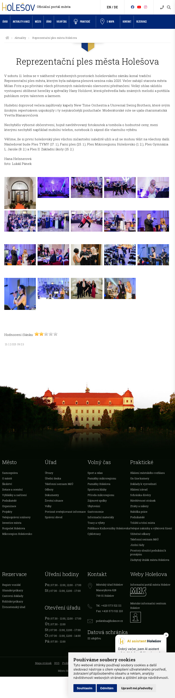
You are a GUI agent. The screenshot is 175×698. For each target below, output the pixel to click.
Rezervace (141, 21)
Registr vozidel (11, 584)
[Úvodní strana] (7, 37)
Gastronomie (96, 511)
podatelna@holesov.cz (109, 621)
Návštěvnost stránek (143, 500)
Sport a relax (95, 473)
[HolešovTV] (139, 7)
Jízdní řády (137, 545)
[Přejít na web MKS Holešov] (151, 592)
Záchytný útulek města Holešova (149, 560)
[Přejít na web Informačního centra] (151, 617)
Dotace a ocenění (12, 489)
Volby (48, 506)
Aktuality (20, 37)
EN (109, 7)
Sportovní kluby (97, 489)
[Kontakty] (162, 7)
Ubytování (94, 506)
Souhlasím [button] (84, 688)
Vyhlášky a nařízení (14, 495)
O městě (7, 478)
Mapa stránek (43, 663)
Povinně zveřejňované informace (65, 511)
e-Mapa (110, 21)
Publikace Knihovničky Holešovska (109, 528)
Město (38, 21)
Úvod (5, 21)
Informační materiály (101, 517)
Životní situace (54, 500)
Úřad (48, 21)
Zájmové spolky (97, 500)
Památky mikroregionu (102, 478)
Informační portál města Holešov (150, 584)
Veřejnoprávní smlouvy (16, 517)
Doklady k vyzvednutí (143, 484)
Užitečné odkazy (140, 533)
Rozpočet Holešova (13, 528)
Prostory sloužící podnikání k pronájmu (148, 552)
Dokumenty (52, 495)
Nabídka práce (138, 511)
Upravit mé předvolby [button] (137, 688)
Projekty (7, 511)
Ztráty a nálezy (139, 506)
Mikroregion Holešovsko (17, 533)
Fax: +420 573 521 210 (109, 611)
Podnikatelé (9, 500)
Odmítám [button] (107, 688)
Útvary (49, 473)
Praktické (85, 21)
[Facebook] (132, 7)
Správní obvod (53, 517)
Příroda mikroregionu (101, 495)
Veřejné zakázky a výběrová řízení (151, 528)
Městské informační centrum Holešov (148, 605)
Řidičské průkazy (12, 601)
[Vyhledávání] (169, 7)
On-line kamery (139, 478)
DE (116, 7)
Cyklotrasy (94, 533)
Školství (7, 484)
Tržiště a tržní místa (142, 522)
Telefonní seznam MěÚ (59, 484)
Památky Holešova (99, 484)
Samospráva (10, 473)
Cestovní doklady (12, 596)
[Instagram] (145, 7)
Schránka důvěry (140, 495)
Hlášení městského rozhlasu (147, 473)
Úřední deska (53, 478)
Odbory (49, 489)
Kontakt (127, 21)
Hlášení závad (138, 489)
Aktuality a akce (21, 21)
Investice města (11, 522)
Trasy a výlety (96, 522)
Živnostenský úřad (13, 607)
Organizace (9, 506)
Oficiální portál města (53, 7)
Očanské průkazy (12, 590)
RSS (57, 663)
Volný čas (62, 21)
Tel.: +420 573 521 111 (108, 605)
